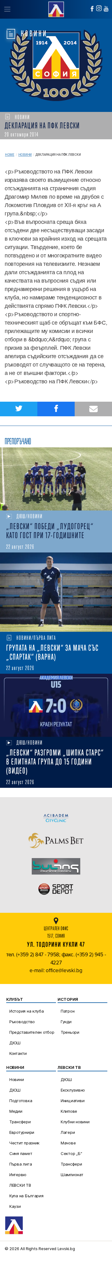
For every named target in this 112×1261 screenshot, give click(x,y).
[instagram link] (99, 8)
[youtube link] (106, 9)
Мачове (68, 1142)
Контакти (18, 1053)
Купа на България (26, 1195)
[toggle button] (7, 9)
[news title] (56, 478)
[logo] (56, 8)
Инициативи (72, 1100)
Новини (25, 154)
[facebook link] (92, 9)
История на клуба (26, 1011)
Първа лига (20, 1164)
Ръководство (22, 1021)
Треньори (70, 1032)
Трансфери (20, 1121)
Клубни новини (75, 1121)
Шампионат (72, 1174)
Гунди (66, 1021)
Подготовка (20, 1100)
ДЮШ (15, 1042)
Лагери (68, 1132)
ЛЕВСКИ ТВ (20, 1185)
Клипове (69, 1111)
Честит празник (24, 1142)
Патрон (67, 1011)
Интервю (17, 1174)
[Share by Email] (93, 409)
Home (9, 154)
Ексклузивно (73, 1090)
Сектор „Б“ (71, 1153)
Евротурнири (21, 1132)
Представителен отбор (31, 1032)
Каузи (15, 1206)
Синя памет (20, 1153)
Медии (15, 1111)
